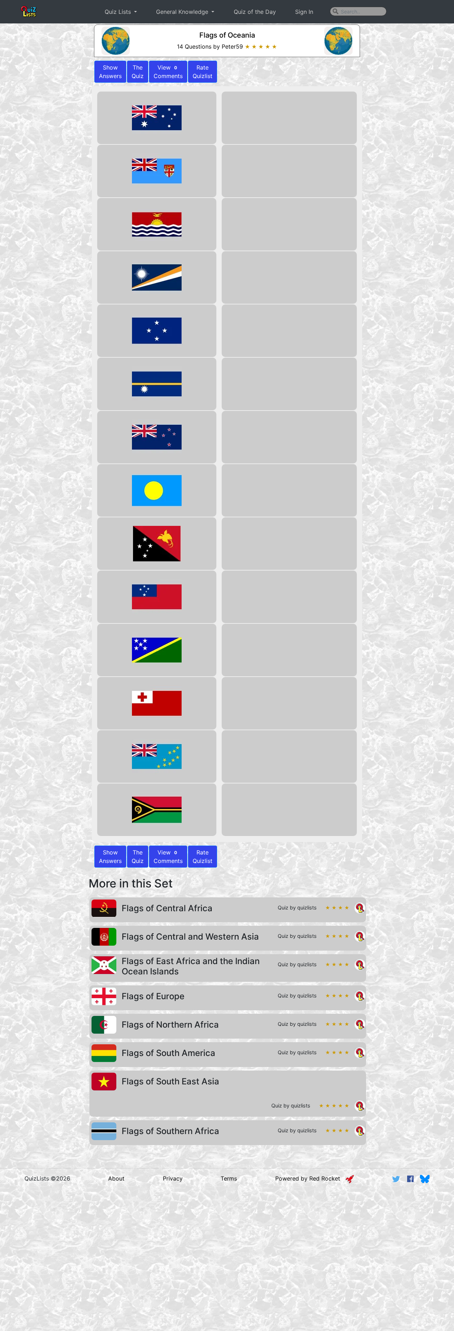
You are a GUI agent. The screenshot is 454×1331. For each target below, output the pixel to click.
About (116, 1178)
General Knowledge (183, 11)
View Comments (168, 71)
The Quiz (138, 71)
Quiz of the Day (255, 11)
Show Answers (110, 856)
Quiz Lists (119, 11)
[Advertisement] (227, 1243)
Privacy (173, 1178)
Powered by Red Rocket (310, 1178)
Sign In (304, 11)
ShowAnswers (110, 71)
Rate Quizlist (202, 71)
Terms (229, 1178)
